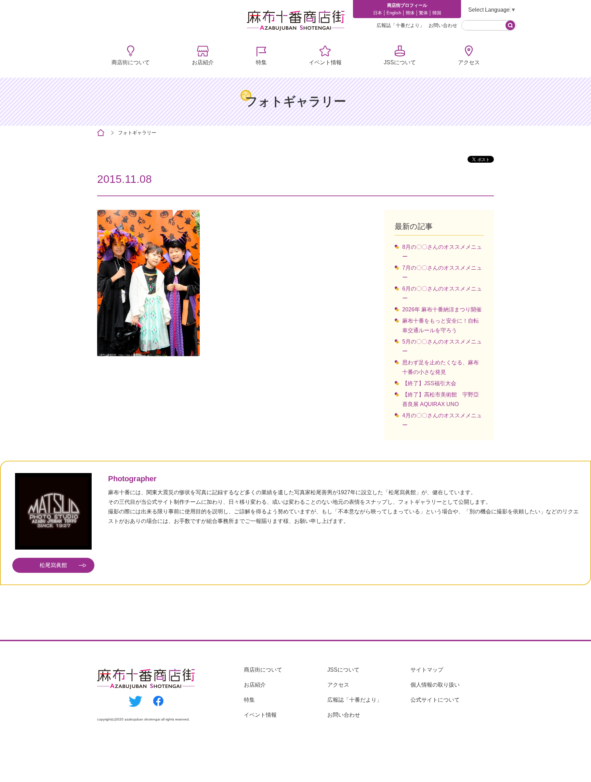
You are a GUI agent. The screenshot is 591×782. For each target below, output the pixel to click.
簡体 (410, 12)
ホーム (100, 133)
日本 (377, 12)
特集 (261, 62)
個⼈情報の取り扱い (435, 685)
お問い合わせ (443, 25)
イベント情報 (325, 62)
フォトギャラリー (137, 132)
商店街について (130, 62)
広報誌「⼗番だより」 (400, 25)
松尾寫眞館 (53, 565)
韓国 (436, 12)
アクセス (469, 62)
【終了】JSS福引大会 (429, 383)
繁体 (423, 12)
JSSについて (400, 62)
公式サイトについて (435, 700)
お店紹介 (203, 62)
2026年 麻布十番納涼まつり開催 (442, 309)
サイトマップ (426, 670)
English (393, 12)
